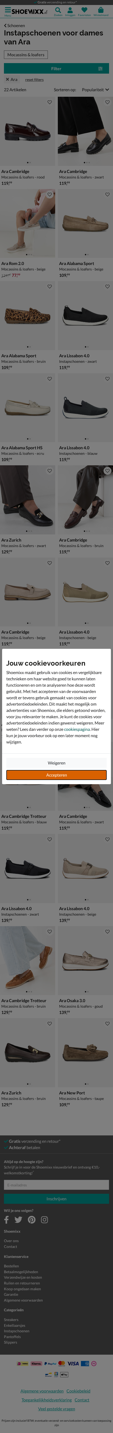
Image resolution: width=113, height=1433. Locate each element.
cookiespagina (77, 729)
